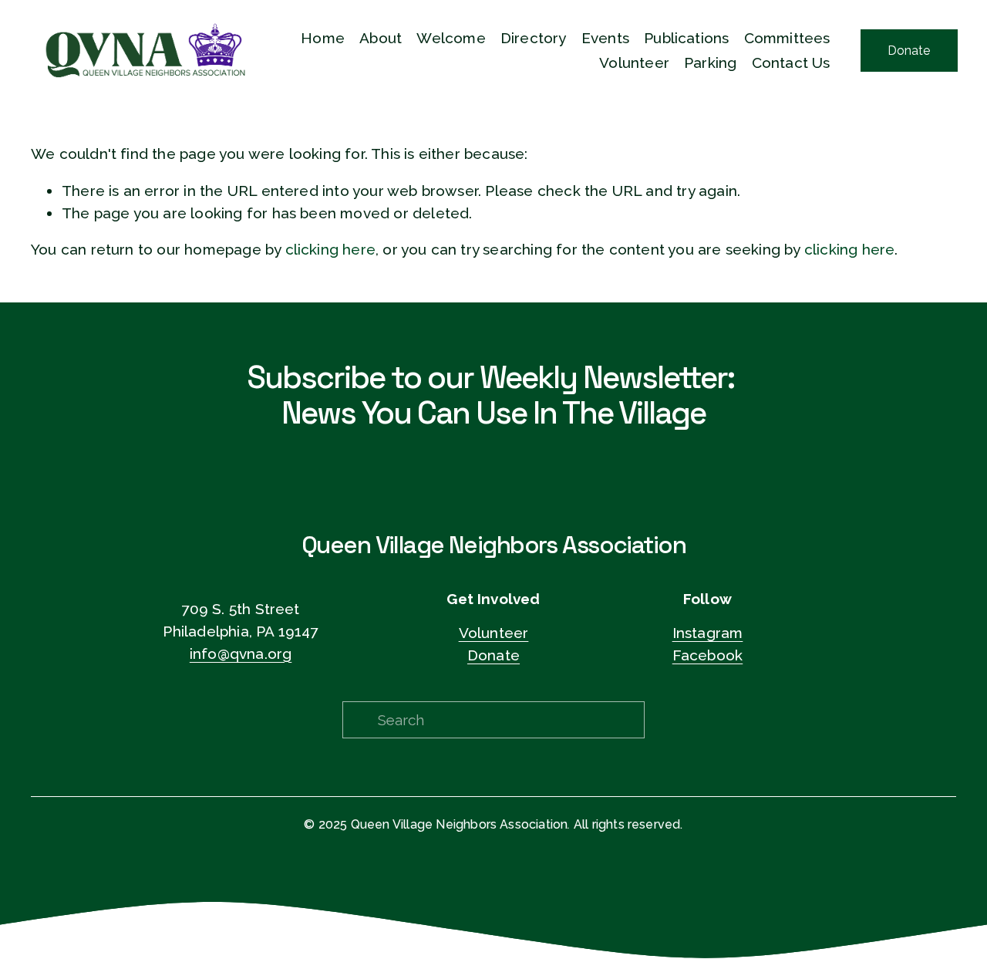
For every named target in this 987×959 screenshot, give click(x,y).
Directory (533, 37)
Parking (710, 62)
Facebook (707, 655)
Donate (909, 50)
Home (323, 37)
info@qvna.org (240, 653)
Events (605, 37)
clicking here (330, 249)
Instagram (707, 632)
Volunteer (494, 632)
